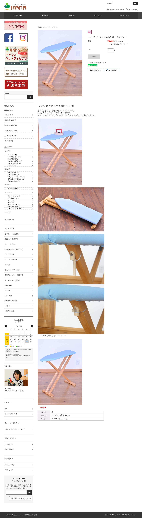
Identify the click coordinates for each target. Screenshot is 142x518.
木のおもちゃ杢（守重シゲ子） (14, 249)
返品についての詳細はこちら (98, 62)
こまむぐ (7, 265)
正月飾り (7, 212)
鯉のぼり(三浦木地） (14, 181)
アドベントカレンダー (14, 196)
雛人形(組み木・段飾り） (15, 157)
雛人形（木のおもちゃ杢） (16, 163)
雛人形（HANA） (13, 165)
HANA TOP (18, 15)
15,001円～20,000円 (11, 136)
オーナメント (12, 200)
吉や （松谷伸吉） (11, 244)
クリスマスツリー (13, 198)
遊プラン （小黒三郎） (12, 234)
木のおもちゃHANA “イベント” (14, 429)
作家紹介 (7, 459)
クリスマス (8, 192)
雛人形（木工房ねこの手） (16, 161)
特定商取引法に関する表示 (30, 515)
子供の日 (7, 169)
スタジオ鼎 (8, 295)
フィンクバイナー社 (11, 259)
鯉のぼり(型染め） (13, 188)
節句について (9, 438)
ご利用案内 (44, 15)
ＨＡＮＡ (7, 290)
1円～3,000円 (9, 115)
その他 (55, 27)
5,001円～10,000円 (11, 125)
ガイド (6, 402)
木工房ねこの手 (9, 311)
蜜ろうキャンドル (13, 206)
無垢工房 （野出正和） (12, 270)
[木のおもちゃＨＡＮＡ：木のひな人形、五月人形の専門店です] (15, 9)
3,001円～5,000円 (10, 120)
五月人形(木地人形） (14, 175)
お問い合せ (71, 15)
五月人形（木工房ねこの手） (16, 177)
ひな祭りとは (9, 444)
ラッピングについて (11, 414)
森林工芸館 (8, 285)
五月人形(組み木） (13, 172)
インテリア (11, 202)
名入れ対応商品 (9, 219)
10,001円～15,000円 (11, 130)
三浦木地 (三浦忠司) (11, 239)
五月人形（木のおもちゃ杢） (16, 179)
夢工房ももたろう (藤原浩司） (14, 275)
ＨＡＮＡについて (11, 423)
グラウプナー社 (9, 254)
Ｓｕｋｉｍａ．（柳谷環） (13, 280)
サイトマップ (124, 15)
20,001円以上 (9, 141)
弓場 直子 (8, 306)
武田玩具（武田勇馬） (11, 300)
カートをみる (133, 9)
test (6, 409)
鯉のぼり (7, 185)
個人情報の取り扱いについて (14, 515)
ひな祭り (7, 151)
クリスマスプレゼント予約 (16, 208)
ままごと (48, 27)
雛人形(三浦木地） (13, 159)
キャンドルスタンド (14, 204)
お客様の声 (98, 15)
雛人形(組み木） (13, 155)
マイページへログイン (117, 9)
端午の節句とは (9, 449)
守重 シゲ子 (9, 470)
